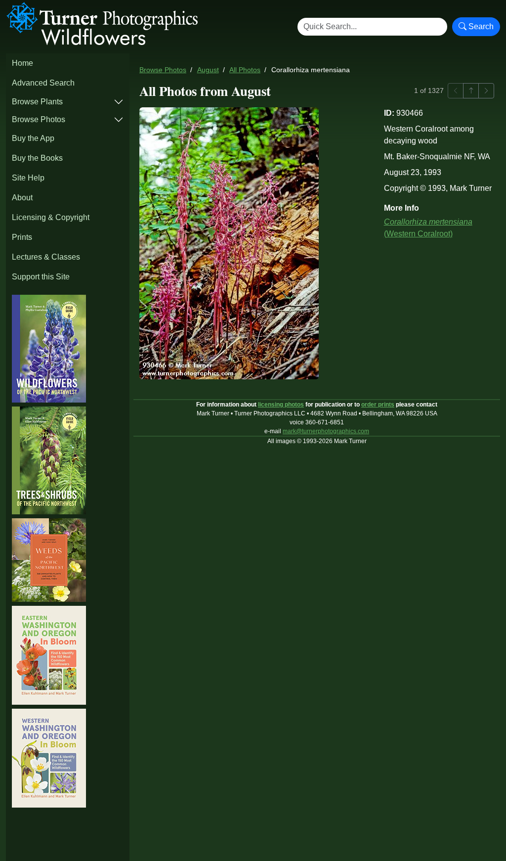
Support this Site (41, 276)
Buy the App (33, 138)
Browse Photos (38, 119)
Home (22, 63)
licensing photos (281, 404)
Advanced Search (43, 83)
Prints (22, 237)
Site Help (28, 178)
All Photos (244, 70)
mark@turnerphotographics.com (326, 431)
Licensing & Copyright (50, 217)
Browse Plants (37, 101)
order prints (377, 404)
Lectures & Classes (46, 257)
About (22, 197)
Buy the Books (37, 158)
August (208, 70)
